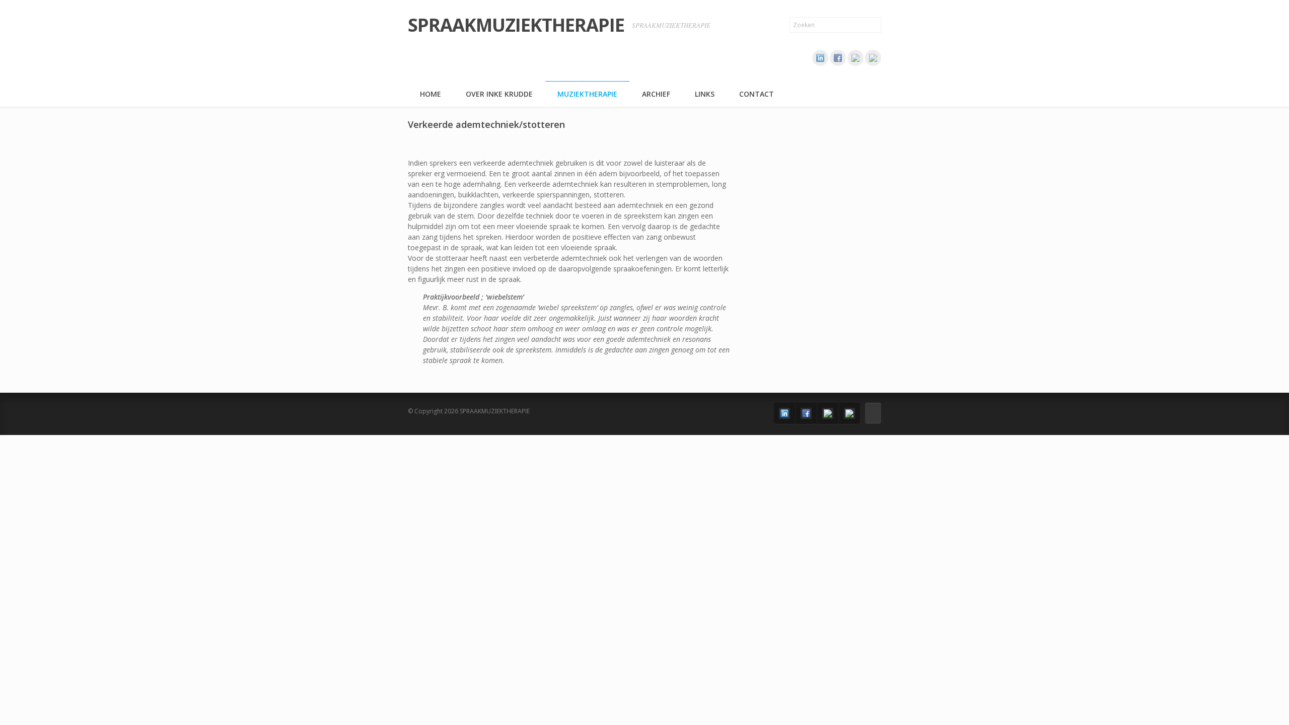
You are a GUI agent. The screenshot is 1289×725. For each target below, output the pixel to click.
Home (430, 94)
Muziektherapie (587, 94)
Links (704, 94)
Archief (656, 94)
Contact (756, 94)
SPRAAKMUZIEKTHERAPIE (516, 25)
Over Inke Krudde (499, 94)
